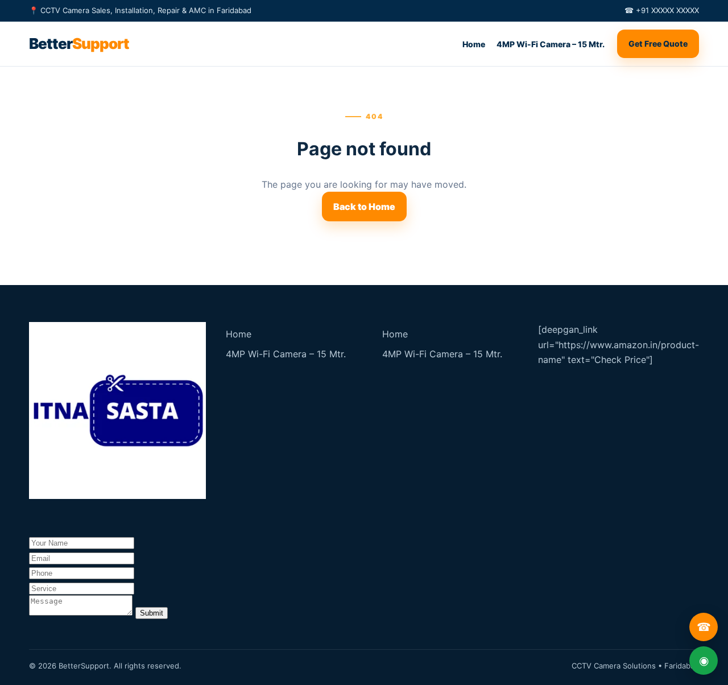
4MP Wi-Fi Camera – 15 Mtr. (551, 44)
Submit (151, 613)
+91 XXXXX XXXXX (667, 10)
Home (473, 44)
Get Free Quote (658, 43)
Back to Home (364, 206)
